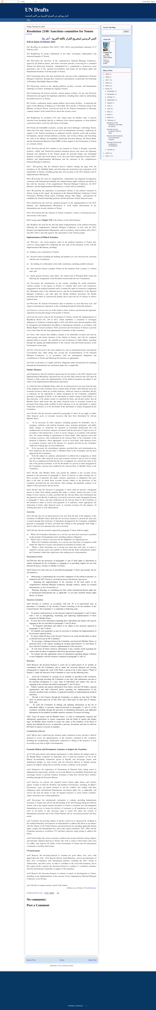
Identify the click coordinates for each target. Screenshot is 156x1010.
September (111, 100)
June (109, 109)
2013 (107, 153)
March (109, 117)
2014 (107, 89)
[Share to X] (49, 893)
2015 (107, 86)
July (108, 106)
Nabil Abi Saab (108, 53)
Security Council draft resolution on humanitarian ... (114, 144)
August (109, 103)
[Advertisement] (38, 988)
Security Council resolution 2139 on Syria (114, 131)
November (111, 94)
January (110, 149)
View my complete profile (106, 61)
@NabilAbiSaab (90, 888)
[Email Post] (57, 893)
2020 (107, 74)
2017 (107, 80)
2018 (107, 77)
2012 (107, 156)
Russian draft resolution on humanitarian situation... (115, 137)
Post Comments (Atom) (66, 965)
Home (28, 20)
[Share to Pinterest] (53, 893)
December (111, 91)
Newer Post (31, 960)
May (109, 111)
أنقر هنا (46, 38)
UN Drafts (36, 9)
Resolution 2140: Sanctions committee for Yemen (114, 124)
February (110, 120)
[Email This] (45, 893)
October (110, 97)
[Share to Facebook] (51, 893)
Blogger (85, 1006)
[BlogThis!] (47, 893)
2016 (107, 83)
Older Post (92, 960)
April (109, 114)
